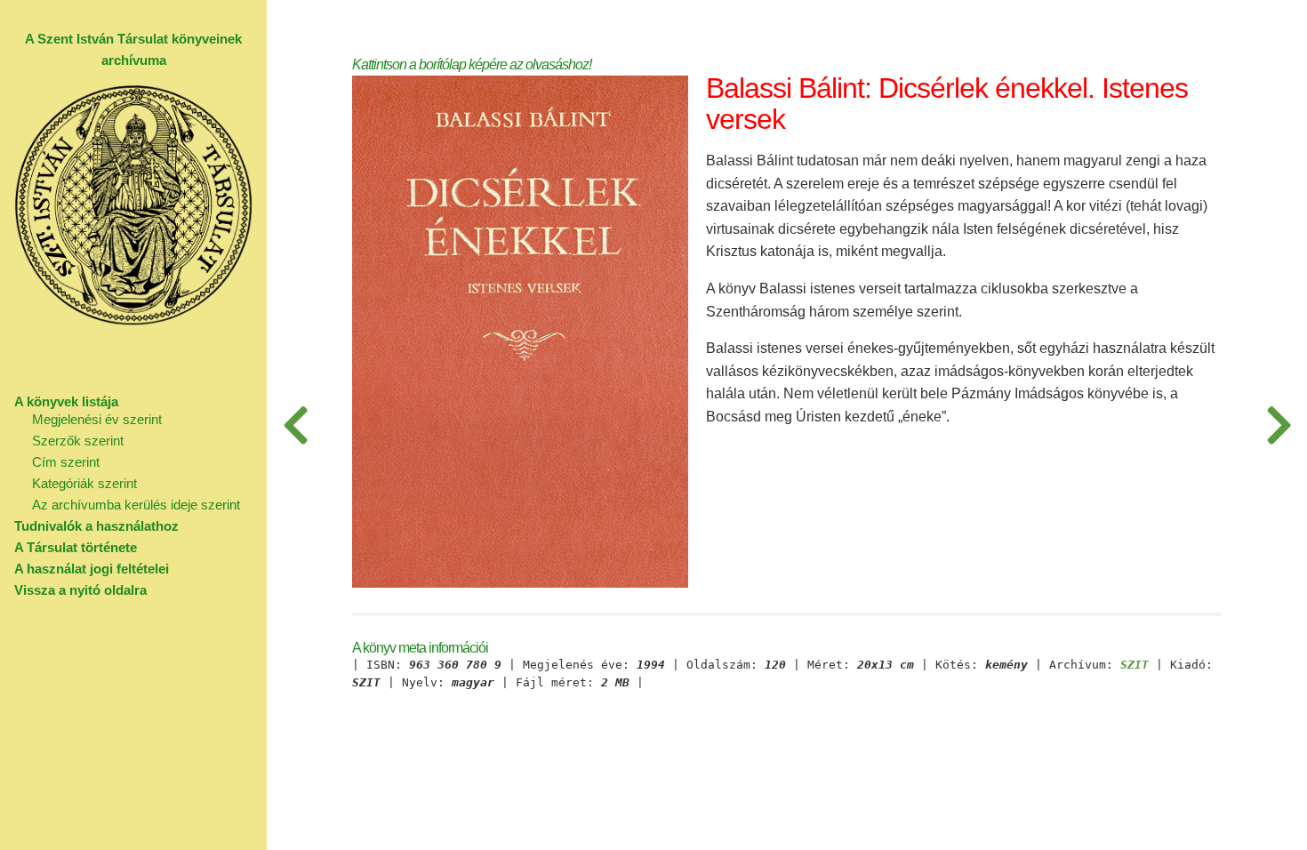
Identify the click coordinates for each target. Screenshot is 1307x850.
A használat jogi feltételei (91, 568)
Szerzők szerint (78, 440)
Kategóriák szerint (84, 483)
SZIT (1134, 665)
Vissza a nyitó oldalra (80, 589)
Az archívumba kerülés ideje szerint (136, 504)
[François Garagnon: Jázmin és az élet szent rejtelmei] (1278, 425)
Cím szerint (66, 461)
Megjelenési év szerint (97, 419)
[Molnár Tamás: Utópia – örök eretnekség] (295, 425)
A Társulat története (75, 547)
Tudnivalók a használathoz (96, 525)
